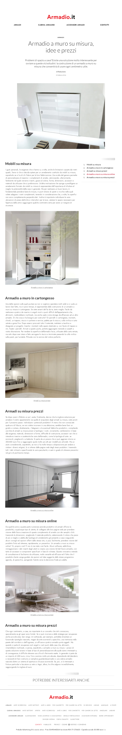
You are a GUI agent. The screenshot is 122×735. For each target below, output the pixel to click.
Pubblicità (47, 725)
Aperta (37, 711)
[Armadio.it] (61, 17)
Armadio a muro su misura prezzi (100, 177)
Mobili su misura (94, 164)
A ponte (113, 705)
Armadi (17, 25)
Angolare (103, 711)
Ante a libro (46, 705)
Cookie (64, 724)
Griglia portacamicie (71, 716)
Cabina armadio (44, 25)
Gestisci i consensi (78, 724)
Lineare (112, 711)
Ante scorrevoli (20, 705)
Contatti (100, 25)
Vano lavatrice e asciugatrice (49, 716)
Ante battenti (33, 705)
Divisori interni (49, 719)
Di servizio (88, 705)
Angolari (104, 705)
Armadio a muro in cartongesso (100, 168)
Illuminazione (30, 716)
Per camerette (58, 705)
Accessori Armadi (74, 25)
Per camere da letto (74, 705)
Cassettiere (74, 719)
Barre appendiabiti (106, 716)
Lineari (96, 705)
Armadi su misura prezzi (97, 171)
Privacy (57, 724)
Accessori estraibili (89, 716)
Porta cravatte (62, 719)
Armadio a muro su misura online (101, 174)
